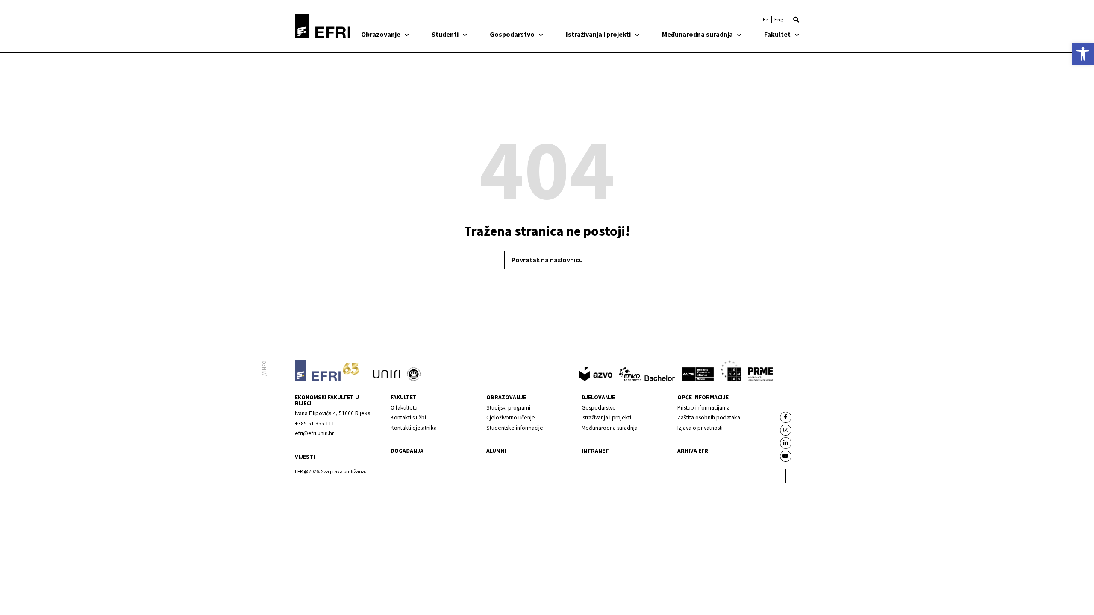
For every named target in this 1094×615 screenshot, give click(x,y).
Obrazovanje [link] (380, 34)
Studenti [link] (445, 34)
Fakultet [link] (777, 34)
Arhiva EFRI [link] (693, 450)
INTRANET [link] (595, 450)
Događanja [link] (407, 450)
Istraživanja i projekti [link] (598, 34)
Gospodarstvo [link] (512, 34)
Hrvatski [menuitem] (766, 20)
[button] (796, 20)
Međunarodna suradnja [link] (697, 34)
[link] (1083, 54)
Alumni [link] (496, 450)
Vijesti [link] (305, 456)
